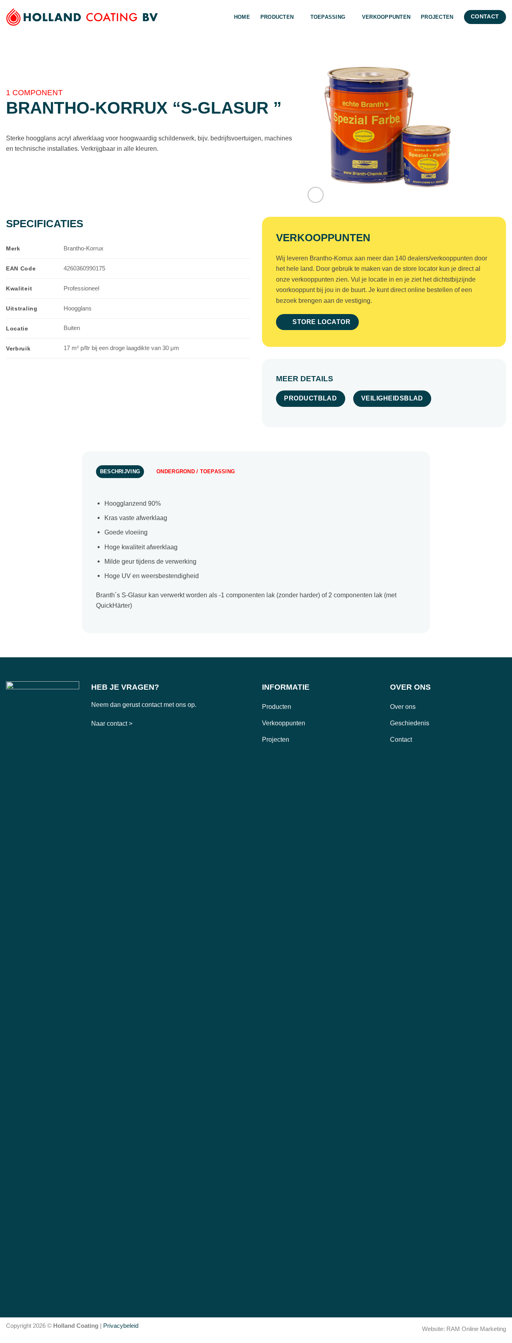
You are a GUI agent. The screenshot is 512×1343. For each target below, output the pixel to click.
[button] (316, 195)
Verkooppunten (386, 17)
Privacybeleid (120, 1326)
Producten (277, 17)
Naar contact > (111, 723)
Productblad (310, 398)
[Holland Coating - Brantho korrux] (82, 17)
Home (242, 17)
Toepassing (328, 17)
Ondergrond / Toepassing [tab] (195, 471)
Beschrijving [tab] (120, 471)
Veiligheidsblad (392, 398)
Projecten (437, 17)
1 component (34, 92)
